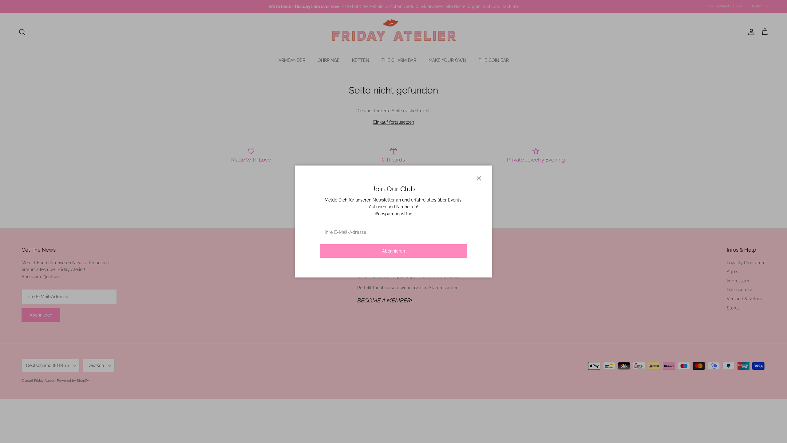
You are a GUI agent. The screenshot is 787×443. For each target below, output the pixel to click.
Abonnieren (393, 251)
